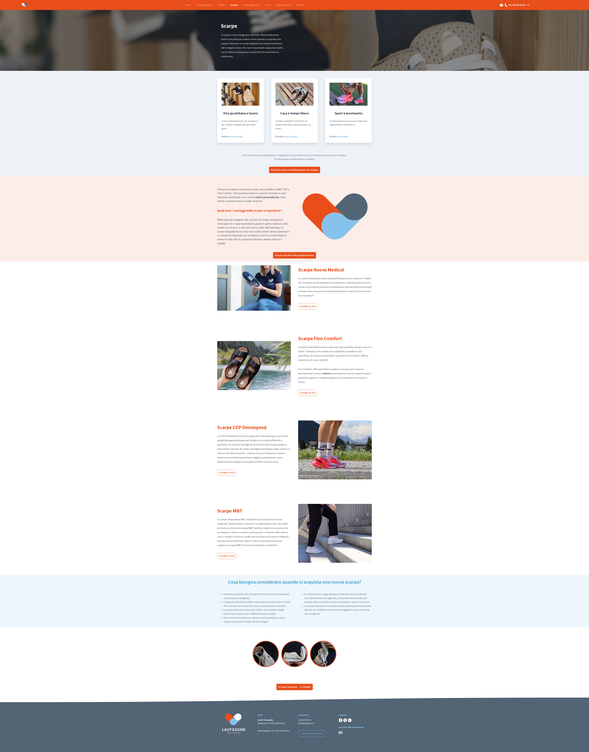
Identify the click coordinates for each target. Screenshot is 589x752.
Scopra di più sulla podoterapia (294, 255)
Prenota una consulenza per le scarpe (294, 169)
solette (326, 373)
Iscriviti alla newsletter (351, 727)
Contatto (300, 5)
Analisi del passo (204, 5)
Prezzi (268, 5)
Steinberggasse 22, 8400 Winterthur (273, 730)
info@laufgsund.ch (306, 723)
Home (188, 5)
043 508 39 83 (304, 720)
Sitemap (301, 742)
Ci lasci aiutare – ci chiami (294, 687)
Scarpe (234, 5)
